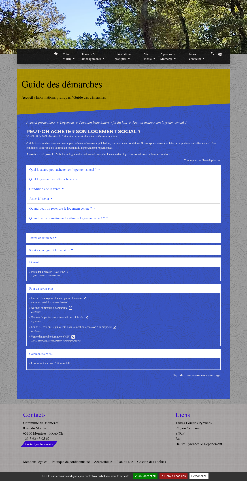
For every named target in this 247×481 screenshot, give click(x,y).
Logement (67, 122)
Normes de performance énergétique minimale (59, 317)
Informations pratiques (53, 97)
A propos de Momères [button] (168, 56)
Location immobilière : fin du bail (103, 122)
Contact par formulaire (39, 444)
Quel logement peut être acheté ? (52, 179)
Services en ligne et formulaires (49, 250)
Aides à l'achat (39, 198)
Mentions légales (35, 461)
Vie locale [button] (148, 56)
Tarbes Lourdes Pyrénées (194, 422)
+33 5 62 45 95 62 (36, 438)
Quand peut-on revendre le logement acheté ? (61, 208)
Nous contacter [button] (195, 56)
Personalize (199, 476)
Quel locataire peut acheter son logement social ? (63, 169)
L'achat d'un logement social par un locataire (59, 298)
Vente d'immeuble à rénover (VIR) (53, 336)
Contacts (34, 414)
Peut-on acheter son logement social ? (159, 122)
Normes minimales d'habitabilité (52, 308)
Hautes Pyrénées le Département (199, 443)
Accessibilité (103, 461)
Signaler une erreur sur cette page (197, 375)
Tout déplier (212, 160)
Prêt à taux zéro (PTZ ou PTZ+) (49, 272)
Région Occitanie (188, 428)
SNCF (180, 433)
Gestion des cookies (151, 461)
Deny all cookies (175, 476)
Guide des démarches (89, 97)
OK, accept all (146, 476)
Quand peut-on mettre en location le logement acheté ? (67, 218)
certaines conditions (159, 154)
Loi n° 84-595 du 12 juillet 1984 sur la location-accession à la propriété (74, 327)
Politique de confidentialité (71, 461)
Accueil (27, 97)
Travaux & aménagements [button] (92, 56)
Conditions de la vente (45, 188)
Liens (183, 414)
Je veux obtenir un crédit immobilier (51, 363)
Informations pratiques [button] (123, 56)
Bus (178, 438)
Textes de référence (41, 238)
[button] (55, 54)
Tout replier (193, 160)
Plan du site (124, 461)
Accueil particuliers (41, 122)
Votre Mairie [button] (67, 56)
